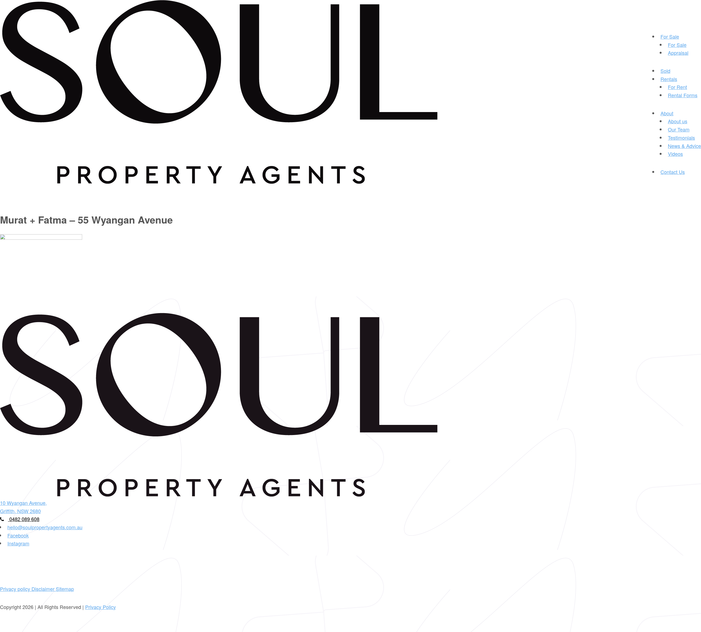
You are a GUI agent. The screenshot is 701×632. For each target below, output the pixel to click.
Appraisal (678, 52)
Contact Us (672, 171)
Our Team (678, 129)
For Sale (669, 36)
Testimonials (681, 137)
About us (677, 121)
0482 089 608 (23, 518)
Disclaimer (43, 588)
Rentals (668, 78)
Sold (665, 70)
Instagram (18, 543)
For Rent (677, 86)
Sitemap (65, 588)
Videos (675, 153)
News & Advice (684, 145)
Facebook (18, 535)
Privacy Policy (100, 606)
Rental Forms (682, 95)
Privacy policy (15, 588)
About (666, 113)
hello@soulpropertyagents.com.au (44, 527)
